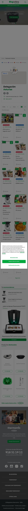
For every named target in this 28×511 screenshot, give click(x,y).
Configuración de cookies (14, 265)
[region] (14, 255)
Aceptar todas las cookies (14, 261)
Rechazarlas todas (14, 257)
